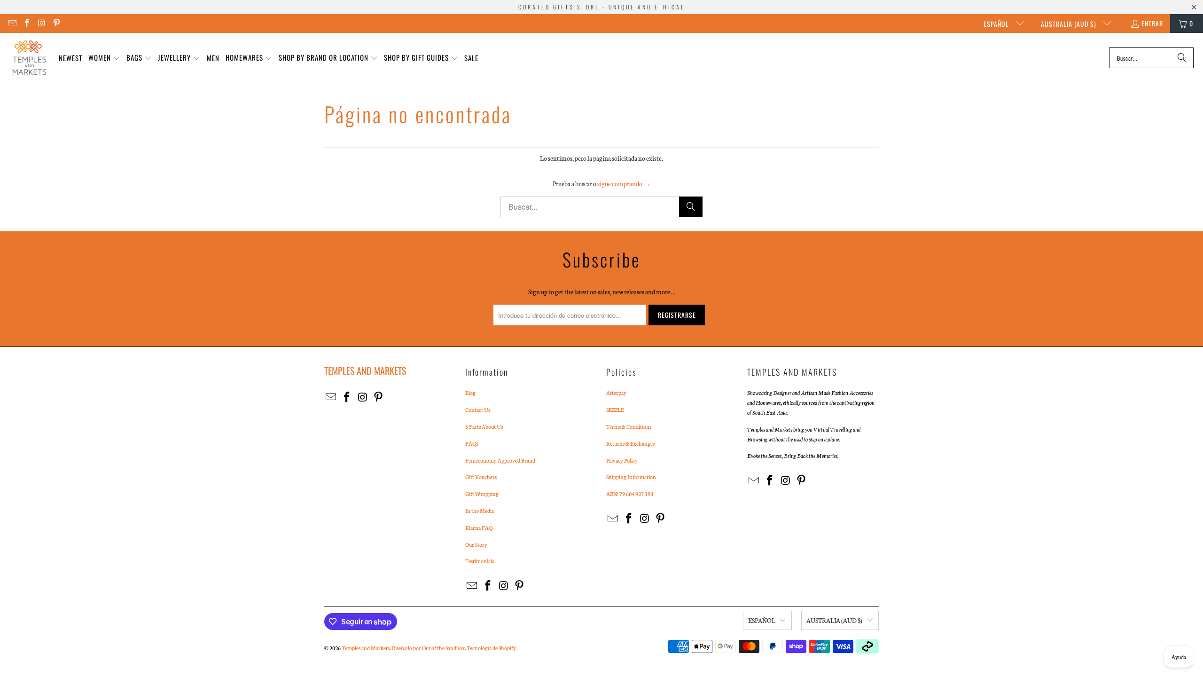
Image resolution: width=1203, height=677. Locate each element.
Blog (470, 392)
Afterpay (616, 392)
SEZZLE (615, 409)
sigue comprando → (623, 183)
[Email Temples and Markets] (11, 23)
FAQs (471, 443)
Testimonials (479, 561)
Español (997, 24)
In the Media (479, 510)
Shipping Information (631, 476)
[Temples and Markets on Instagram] (41, 23)
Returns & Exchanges (630, 443)
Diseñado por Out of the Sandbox (428, 648)
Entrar (1152, 23)
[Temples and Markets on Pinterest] (56, 23)
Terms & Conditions (628, 426)
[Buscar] (1182, 57)
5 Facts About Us (484, 426)
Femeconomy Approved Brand (500, 460)
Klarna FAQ (478, 527)
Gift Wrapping (482, 493)
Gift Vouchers (481, 476)
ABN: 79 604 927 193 (629, 493)
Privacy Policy (622, 460)
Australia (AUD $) (1069, 24)
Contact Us (477, 409)
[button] (104, 58)
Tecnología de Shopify (491, 648)
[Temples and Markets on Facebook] (26, 23)
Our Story (476, 544)
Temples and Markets (366, 648)
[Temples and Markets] (29, 58)
